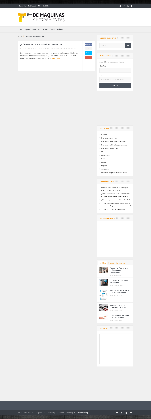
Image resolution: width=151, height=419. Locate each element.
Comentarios (120, 263)
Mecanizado (105, 155)
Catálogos (60, 29)
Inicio (20, 29)
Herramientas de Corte (109, 138)
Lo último (103, 263)
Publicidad (32, 6)
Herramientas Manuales (109, 148)
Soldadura (105, 169)
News (39, 29)
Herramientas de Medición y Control (114, 141)
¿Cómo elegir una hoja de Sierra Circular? (115, 200)
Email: (101, 75)
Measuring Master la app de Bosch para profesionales (119, 270)
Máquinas (104, 152)
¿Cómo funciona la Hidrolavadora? (113, 209)
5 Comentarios (71, 48)
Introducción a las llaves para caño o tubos (119, 316)
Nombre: (102, 66)
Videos (33, 29)
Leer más (55, 58)
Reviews (52, 29)
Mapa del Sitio (43, 6)
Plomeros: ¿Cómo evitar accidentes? (119, 281)
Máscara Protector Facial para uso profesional (119, 291)
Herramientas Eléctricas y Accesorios (52, 48)
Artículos (27, 29)
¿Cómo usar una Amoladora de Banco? (41, 44)
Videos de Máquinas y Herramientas (114, 172)
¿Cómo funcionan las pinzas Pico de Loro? (117, 306)
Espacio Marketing (81, 412)
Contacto (22, 6)
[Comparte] (88, 57)
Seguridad (104, 166)
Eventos (45, 29)
